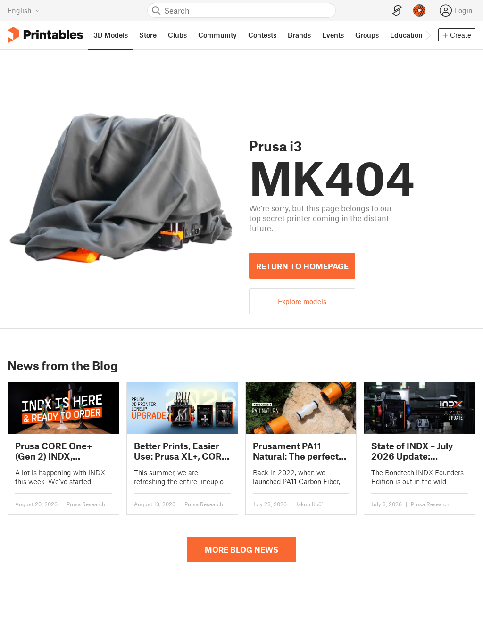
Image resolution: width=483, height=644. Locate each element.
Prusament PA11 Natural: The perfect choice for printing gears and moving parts (296, 451)
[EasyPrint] (397, 10)
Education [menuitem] (406, 35)
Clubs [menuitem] (177, 35)
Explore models (302, 301)
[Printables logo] (45, 35)
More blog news (241, 549)
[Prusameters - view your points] (419, 10)
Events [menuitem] (333, 35)
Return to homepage (302, 266)
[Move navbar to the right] (428, 35)
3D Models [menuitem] (110, 35)
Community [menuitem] (217, 35)
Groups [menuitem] (367, 35)
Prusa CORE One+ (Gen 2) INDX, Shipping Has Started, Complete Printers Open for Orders (62, 451)
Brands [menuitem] (299, 35)
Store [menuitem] (148, 35)
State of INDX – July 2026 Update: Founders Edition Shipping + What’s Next (412, 451)
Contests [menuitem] (262, 35)
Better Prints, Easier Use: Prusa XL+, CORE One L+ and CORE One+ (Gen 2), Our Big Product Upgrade (180, 451)
